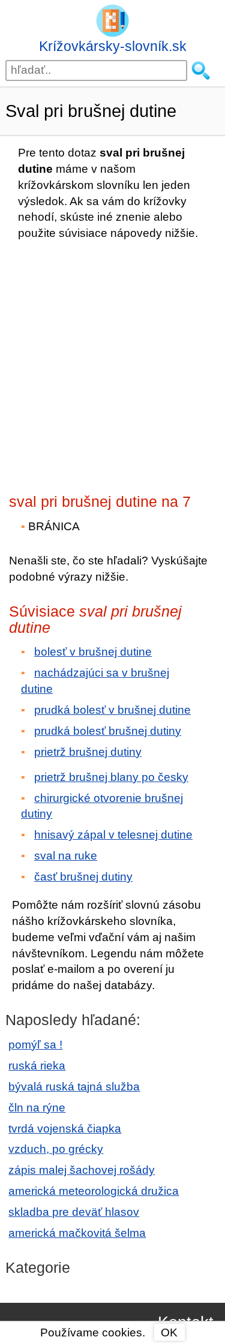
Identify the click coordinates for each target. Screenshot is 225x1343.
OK (169, 1332)
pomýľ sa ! (35, 1044)
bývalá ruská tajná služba (74, 1086)
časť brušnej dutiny (83, 876)
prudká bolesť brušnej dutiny (107, 731)
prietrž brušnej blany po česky (111, 777)
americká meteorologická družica (93, 1191)
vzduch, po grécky (55, 1149)
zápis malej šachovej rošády (81, 1170)
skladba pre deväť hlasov (73, 1212)
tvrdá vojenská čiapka (64, 1128)
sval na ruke (65, 855)
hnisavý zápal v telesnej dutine (113, 834)
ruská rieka (36, 1065)
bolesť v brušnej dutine (93, 651)
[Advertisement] (112, 363)
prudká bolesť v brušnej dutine (112, 710)
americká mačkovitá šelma (77, 1233)
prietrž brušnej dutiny (88, 752)
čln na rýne (36, 1107)
